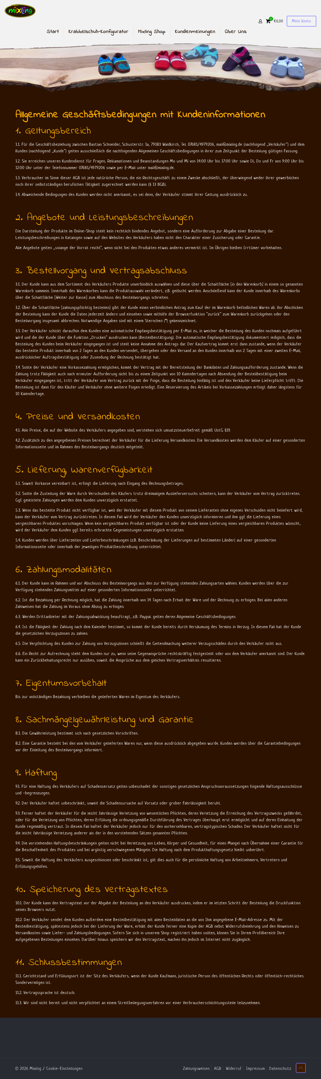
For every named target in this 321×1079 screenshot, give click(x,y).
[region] (160, 68)
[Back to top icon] (301, 1068)
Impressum (255, 1068)
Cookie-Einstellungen (64, 1068)
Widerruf (234, 1068)
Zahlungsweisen (196, 1068)
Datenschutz (280, 1068)
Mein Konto (301, 21)
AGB (217, 1068)
